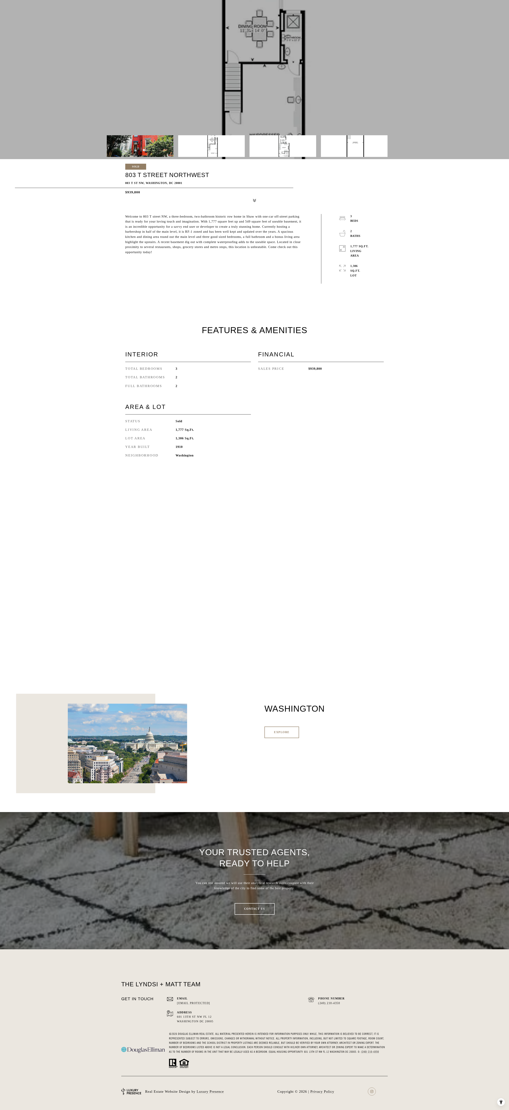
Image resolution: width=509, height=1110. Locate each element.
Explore (281, 732)
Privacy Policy (322, 1091)
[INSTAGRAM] (372, 1091)
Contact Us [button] (254, 908)
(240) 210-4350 (329, 1003)
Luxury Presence (210, 1091)
